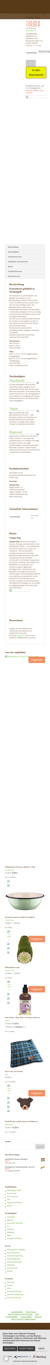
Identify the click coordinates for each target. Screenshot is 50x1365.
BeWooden (9, 1124)
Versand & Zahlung (14, 1297)
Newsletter (11, 1265)
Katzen (29, 90)
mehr (41, 1348)
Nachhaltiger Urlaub (14, 1190)
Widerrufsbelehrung (14, 1291)
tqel (6, 1074)
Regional (10, 1220)
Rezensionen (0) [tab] (14, 276)
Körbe (36, 90)
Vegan (9, 1235)
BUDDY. (9, 1206)
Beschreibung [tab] (13, 247)
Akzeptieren (26, 1348)
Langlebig (10, 1232)
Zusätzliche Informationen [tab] (18, 262)
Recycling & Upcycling (14, 1223)
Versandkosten (31, 30)
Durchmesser (32, 53)
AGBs (9, 1288)
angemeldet (21, 635)
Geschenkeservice (13, 1253)
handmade (11, 1217)
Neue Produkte (12, 1196)
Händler (10, 1271)
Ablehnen (9, 1348)
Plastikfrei (10, 1229)
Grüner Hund (11, 1193)
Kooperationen (12, 1268)
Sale (8, 1199)
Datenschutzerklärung (29, 1361)
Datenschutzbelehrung (15, 1294)
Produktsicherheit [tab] (15, 257)
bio (8, 1226)
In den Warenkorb (36, 72)
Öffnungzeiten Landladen (16, 1250)
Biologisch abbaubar (14, 1238)
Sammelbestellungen (14, 1262)
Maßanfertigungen (13, 1259)
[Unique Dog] (36, 102)
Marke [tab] (10, 266)
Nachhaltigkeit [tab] (13, 252)
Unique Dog (9, 870)
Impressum (11, 1282)
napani (7, 1020)
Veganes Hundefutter (14, 1202)
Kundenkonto (19, 10)
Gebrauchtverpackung (15, 1256)
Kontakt (10, 1285)
